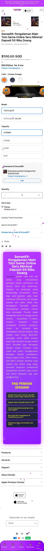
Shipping (13, 59)
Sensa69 (10, 277)
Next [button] (42, 3)
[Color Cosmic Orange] (4, 80)
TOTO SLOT (9, 111)
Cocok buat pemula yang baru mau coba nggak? (20, 409)
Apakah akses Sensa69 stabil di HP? (21, 402)
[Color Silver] (20, 80)
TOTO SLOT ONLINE (12, 119)
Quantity (5, 189)
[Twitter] (7, 246)
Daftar (21, 547)
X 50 (5, 156)
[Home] (17, 10)
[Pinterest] (10, 246)
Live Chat (38, 547)
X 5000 (6, 140)
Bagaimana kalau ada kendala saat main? (20, 423)
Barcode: (16, 44)
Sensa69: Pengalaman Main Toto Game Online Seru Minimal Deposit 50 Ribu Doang (22, 3)
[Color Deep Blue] (12, 80)
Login (13, 547)
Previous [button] (2, 3)
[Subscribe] (35, 523)
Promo (4, 547)
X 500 (6, 148)
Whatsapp (30, 547)
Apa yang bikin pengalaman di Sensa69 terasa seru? (19, 416)
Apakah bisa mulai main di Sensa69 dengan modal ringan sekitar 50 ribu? (21, 396)
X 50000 (7, 132)
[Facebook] (3, 246)
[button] (3, 11)
